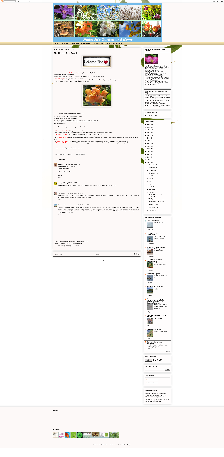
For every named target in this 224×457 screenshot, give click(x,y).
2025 (149, 127)
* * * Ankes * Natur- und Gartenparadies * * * (154, 260)
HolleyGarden (62, 193)
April (150, 186)
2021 (149, 138)
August (151, 176)
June (150, 181)
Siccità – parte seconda (160, 331)
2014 (149, 157)
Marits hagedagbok (153, 274)
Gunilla (60, 164)
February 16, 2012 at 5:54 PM (71, 164)
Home (56, 43)
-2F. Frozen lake (153, 207)
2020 (149, 140)
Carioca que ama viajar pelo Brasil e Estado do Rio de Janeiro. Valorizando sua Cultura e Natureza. (156, 301)
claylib (117, 444)
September (152, 173)
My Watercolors (98, 43)
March (151, 189)
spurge (60, 183)
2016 (149, 151)
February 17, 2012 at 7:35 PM (75, 193)
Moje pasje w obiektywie (155, 286)
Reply (59, 177)
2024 (149, 130)
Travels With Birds (153, 221)
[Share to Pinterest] (84, 154)
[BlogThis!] (79, 154)
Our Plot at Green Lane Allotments (154, 342)
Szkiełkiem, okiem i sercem (156, 247)
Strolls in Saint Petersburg (114, 43)
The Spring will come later (156, 199)
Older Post (135, 254)
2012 (149, 162)
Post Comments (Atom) (100, 260)
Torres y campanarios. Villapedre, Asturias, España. (160, 238)
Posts (149, 380)
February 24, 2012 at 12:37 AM (81, 205)
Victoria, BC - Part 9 (159, 222)
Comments (150, 383)
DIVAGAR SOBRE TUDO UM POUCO (156, 316)
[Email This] (77, 154)
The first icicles (153, 204)
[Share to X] (80, 154)
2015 (149, 154)
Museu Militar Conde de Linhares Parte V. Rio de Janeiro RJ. (160, 306)
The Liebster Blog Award (156, 201)
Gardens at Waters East (65, 205)
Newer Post (58, 254)
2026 (149, 124)
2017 (149, 149)
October (151, 170)
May (150, 184)
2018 (149, 146)
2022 (149, 135)
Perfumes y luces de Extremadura (153, 234)
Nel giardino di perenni (154, 329)
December (152, 165)
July (150, 178)
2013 (149, 160)
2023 (149, 132)
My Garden (65, 43)
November (152, 167)
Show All (168, 351)
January (151, 210)
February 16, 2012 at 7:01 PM (71, 183)
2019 (149, 143)
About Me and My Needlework (81, 43)
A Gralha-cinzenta (159, 318)
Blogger (129, 444)
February (152, 192)
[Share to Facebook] (82, 154)
